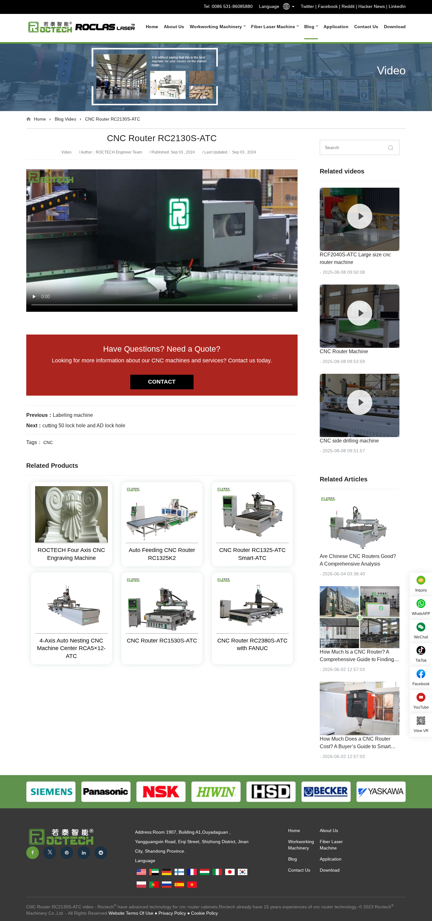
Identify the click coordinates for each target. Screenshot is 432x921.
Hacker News (371, 6)
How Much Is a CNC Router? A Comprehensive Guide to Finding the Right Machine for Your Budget (358, 659)
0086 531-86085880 (232, 6)
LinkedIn (397, 6)
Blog (310, 26)
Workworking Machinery (216, 26)
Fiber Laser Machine (273, 26)
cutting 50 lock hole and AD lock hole (83, 425)
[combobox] (286, 7)
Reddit (348, 6)
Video (70, 119)
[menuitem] (149, 26)
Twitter (307, 6)
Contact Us (366, 26)
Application (336, 26)
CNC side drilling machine (349, 440)
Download (395, 26)
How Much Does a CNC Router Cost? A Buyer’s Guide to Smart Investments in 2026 (355, 746)
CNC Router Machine (344, 351)
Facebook (328, 6)
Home (152, 26)
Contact (162, 382)
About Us (174, 26)
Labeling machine (73, 415)
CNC (48, 442)
